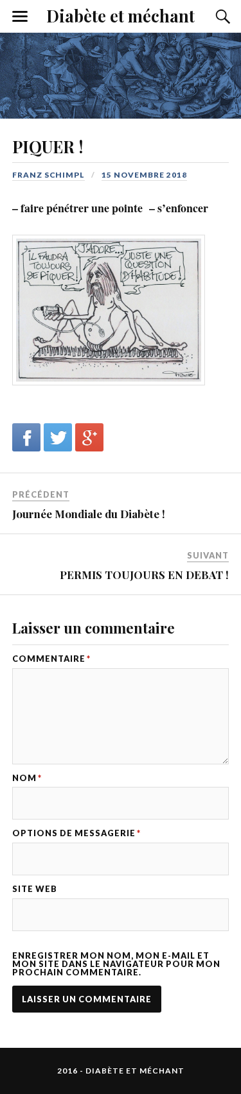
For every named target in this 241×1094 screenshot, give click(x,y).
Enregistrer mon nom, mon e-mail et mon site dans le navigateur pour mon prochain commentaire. (116, 964)
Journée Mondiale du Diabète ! (88, 514)
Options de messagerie (76, 833)
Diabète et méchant (120, 15)
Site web (34, 889)
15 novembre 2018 (144, 175)
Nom (27, 778)
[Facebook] (26, 437)
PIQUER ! (47, 146)
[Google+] (89, 437)
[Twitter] (58, 437)
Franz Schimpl (48, 175)
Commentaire (51, 659)
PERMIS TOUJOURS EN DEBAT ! (144, 575)
